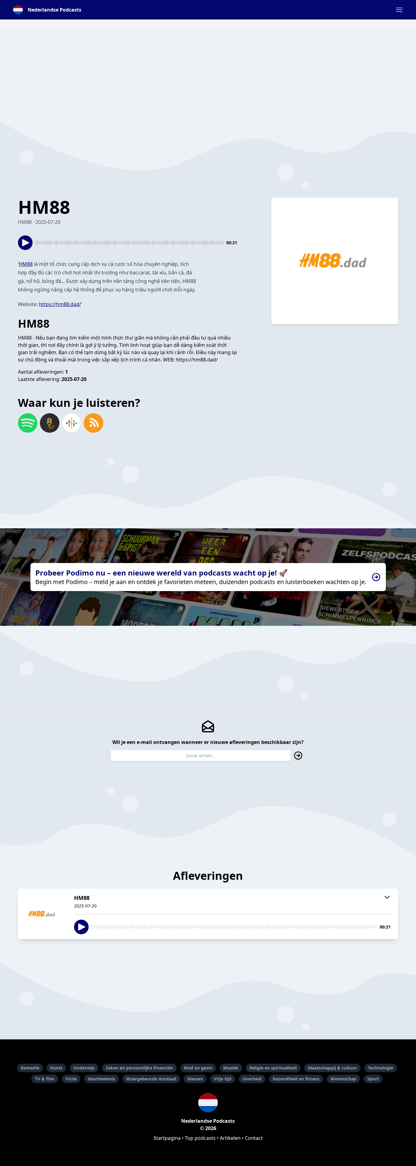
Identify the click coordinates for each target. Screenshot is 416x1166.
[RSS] (93, 423)
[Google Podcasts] (72, 423)
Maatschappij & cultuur (332, 1068)
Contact (254, 1138)
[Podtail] (50, 423)
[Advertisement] (208, 71)
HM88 (26, 264)
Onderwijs (84, 1068)
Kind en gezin (198, 1068)
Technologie (380, 1068)
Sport (373, 1079)
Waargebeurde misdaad (151, 1079)
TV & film (45, 1079)
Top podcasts (200, 1138)
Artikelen (230, 1138)
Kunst (56, 1068)
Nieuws (195, 1079)
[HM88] (42, 914)
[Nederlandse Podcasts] (208, 1102)
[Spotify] (28, 423)
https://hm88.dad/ (60, 304)
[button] (399, 9)
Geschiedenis (101, 1079)
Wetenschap (343, 1079)
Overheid (252, 1079)
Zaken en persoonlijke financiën (139, 1068)
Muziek (230, 1068)
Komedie (30, 1068)
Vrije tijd (222, 1079)
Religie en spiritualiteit (273, 1068)
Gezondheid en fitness (296, 1079)
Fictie (71, 1079)
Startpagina (167, 1138)
